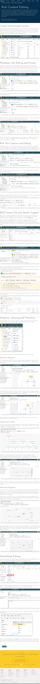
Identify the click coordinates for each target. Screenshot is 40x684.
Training (17, 675)
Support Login (34, 672)
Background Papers (11, 674)
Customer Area (34, 671)
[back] (3, 20)
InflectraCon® (18, 676)
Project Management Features (10, 19)
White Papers (10, 673)
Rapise (2, 674)
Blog (9, 675)
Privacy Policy (8, 682)
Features (12, 2)
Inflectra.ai (2, 677)
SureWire (2, 675)
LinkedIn (4, 646)
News (24, 671)
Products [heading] (2, 670)
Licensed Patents (14, 682)
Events (25, 675)
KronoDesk (2, 676)
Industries (9, 671)
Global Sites (37, 681)
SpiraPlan (2, 673)
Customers (25, 673)
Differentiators (26, 674)
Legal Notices (3, 682)
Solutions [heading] (9, 670)
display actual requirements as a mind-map (8, 491)
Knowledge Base (18, 671)
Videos (17, 674)
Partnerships (25, 672)
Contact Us (25, 676)
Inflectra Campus (34, 674)
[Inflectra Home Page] (2, 1)
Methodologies (10, 672)
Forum (17, 672)
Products (3, 2)
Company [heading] (25, 670)
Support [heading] (17, 670)
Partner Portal (34, 673)
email (21, 664)
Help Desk (17, 673)
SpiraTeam (8, 2)
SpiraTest (2, 671)
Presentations (10, 676)
